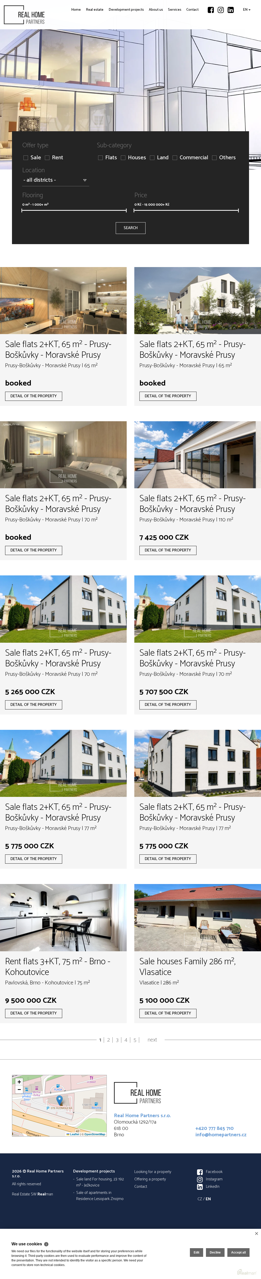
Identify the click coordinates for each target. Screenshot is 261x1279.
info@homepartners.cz (220, 1135)
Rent (57, 158)
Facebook (214, 1171)
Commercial (194, 158)
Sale (36, 158)
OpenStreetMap (94, 1134)
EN (244, 45)
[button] (59, 1100)
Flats (111, 158)
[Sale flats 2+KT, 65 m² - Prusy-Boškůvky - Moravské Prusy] (63, 300)
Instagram (214, 1179)
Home (60, 45)
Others (227, 158)
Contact (190, 45)
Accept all (238, 1252)
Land (163, 158)
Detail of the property (33, 396)
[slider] (21, 210)
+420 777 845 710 (214, 1128)
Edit (196, 1252)
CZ (200, 1199)
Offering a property (150, 1179)
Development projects (110, 49)
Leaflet (74, 1134)
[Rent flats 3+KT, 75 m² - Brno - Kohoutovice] (63, 917)
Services (170, 45)
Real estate (77, 49)
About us (147, 49)
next (152, 1040)
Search (131, 228)
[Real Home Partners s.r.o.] (42, 14)
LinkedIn (212, 1186)
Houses (137, 158)
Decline (215, 1252)
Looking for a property (152, 1171)
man (45, 1194)
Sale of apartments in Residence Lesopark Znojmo (100, 1195)
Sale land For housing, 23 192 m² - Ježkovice (100, 1182)
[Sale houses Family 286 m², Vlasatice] (197, 917)
